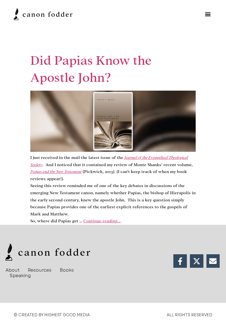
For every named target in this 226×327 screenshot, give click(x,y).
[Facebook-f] (180, 261)
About (13, 270)
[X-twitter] (196, 261)
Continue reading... (102, 221)
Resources (40, 270)
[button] (207, 14)
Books (67, 270)
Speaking (20, 276)
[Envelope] (213, 261)
